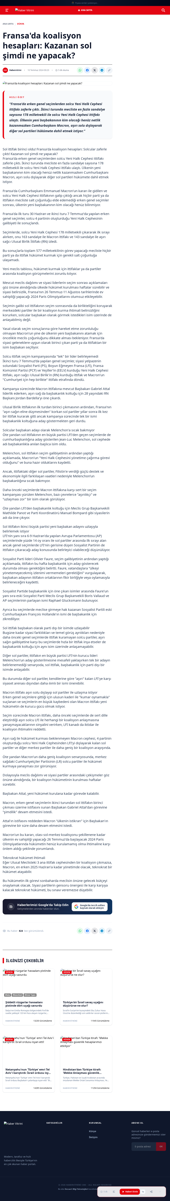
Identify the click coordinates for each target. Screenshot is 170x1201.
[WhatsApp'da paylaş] (80, 70)
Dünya (20, 24)
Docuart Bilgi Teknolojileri (76, 1189)
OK (161, 1146)
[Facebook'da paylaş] (87, 70)
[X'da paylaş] (95, 70)
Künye (92, 1131)
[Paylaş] (151, 1192)
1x (143, 1192)
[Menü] (7, 10)
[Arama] (163, 10)
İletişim (93, 1137)
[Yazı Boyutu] (114, 1192)
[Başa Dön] (160, 1192)
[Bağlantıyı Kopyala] (109, 70)
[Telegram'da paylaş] (102, 70)
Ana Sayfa (86, 10)
